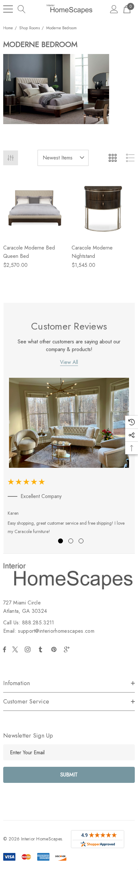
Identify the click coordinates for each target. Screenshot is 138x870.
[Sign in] (114, 9)
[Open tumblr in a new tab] (41, 649)
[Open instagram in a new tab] (28, 649)
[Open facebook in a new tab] (4, 649)
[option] (69, 457)
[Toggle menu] (8, 9)
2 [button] (70, 541)
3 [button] (81, 541)
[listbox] (63, 158)
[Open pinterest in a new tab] (55, 649)
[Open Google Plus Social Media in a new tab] (68, 649)
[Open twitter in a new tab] (16, 649)
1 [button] (60, 541)
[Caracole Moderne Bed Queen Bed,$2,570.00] (34, 207)
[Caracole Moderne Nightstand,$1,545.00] (103, 207)
